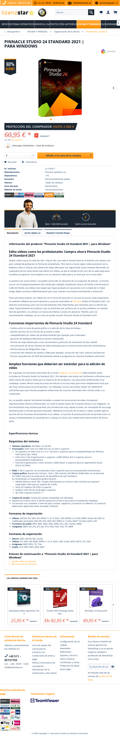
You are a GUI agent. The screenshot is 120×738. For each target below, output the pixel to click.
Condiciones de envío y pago (43, 657)
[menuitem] (74, 12)
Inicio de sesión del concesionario (41, 647)
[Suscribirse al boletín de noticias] (112, 667)
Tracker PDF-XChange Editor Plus (60, 612)
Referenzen (65, 651)
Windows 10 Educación (96, 610)
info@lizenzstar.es (82, 2)
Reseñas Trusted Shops (58, 233)
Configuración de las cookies (70, 643)
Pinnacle (77, 301)
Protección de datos (69, 665)
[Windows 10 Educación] (96, 597)
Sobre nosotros (67, 658)
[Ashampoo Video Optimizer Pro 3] (24, 597)
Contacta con (38, 652)
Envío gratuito (16, 140)
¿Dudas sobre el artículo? (23, 561)
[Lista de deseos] (101, 12)
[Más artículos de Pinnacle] (108, 54)
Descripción (12, 233)
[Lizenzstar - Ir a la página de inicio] (18, 13)
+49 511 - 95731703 (12, 658)
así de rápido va (32, 233)
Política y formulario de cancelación (43, 664)
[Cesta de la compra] (115, 12)
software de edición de (70, 372)
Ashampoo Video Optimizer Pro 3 (24, 612)
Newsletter (65, 648)
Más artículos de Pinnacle (24, 564)
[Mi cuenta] (108, 12)
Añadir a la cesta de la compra (63, 155)
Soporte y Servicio (68, 655)
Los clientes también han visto (22, 578)
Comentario (31, 162)
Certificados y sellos (69, 662)
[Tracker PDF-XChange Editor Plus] (60, 597)
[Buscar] (91, 12)
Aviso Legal (65, 669)
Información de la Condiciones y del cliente (44, 671)
